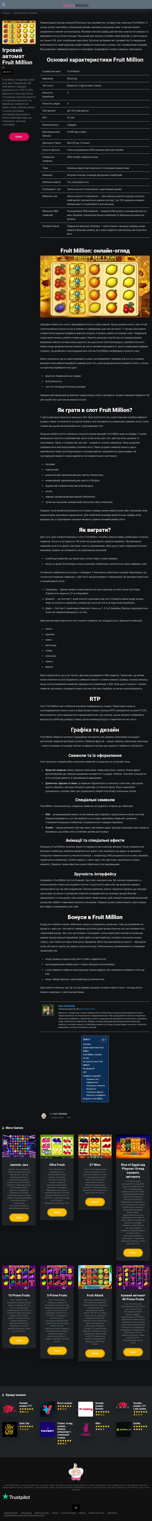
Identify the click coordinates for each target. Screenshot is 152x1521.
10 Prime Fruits (19, 1295)
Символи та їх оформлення (92, 1080)
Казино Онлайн (42, 1513)
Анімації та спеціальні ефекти (94, 1090)
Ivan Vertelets (66, 1005)
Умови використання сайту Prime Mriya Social (24, 1515)
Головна (5, 13)
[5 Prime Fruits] (57, 1288)
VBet (97, 1423)
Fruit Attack (95, 1295)
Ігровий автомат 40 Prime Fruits (133, 1297)
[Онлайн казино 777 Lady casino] (122, 1407)
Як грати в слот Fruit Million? (93, 1063)
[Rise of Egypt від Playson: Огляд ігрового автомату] (133, 1157)
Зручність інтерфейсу (96, 1095)
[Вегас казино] (47, 1415)
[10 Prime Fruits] (19, 1288)
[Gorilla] (123, 1436)
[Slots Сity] (9, 1436)
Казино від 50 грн (96, 1513)
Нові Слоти (112, 1513)
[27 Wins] (95, 1157)
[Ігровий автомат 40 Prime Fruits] (133, 1288)
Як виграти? (89, 1068)
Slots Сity (24, 1423)
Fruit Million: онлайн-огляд (92, 1056)
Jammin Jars (19, 1165)
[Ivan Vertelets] (48, 1014)
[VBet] (85, 1436)
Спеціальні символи (95, 1085)
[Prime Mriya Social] (76, 4)
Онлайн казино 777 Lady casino (139, 1406)
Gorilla (136, 1423)
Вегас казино (64, 1403)
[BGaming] (7, 72)
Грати (18, 136)
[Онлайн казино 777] (9, 1415)
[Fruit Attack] (95, 1288)
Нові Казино (26, 1513)
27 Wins (95, 1165)
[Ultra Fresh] (57, 1157)
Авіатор (82, 1513)
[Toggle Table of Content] (102, 1039)
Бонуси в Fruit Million (93, 1098)
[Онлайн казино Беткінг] (85, 1415)
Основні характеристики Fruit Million (93, 1047)
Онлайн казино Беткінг (99, 1406)
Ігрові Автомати (11, 1513)
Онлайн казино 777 (25, 1404)
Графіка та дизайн (92, 1076)
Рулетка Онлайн (68, 1513)
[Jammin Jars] (19, 1157)
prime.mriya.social (86, 1009)
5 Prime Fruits (57, 1295)
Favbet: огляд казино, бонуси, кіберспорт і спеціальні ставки (64, 1430)
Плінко (55, 1513)
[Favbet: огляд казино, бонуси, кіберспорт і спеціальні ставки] (47, 1436)
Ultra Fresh (57, 1165)
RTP (85, 1072)
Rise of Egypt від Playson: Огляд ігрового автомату (133, 1170)
